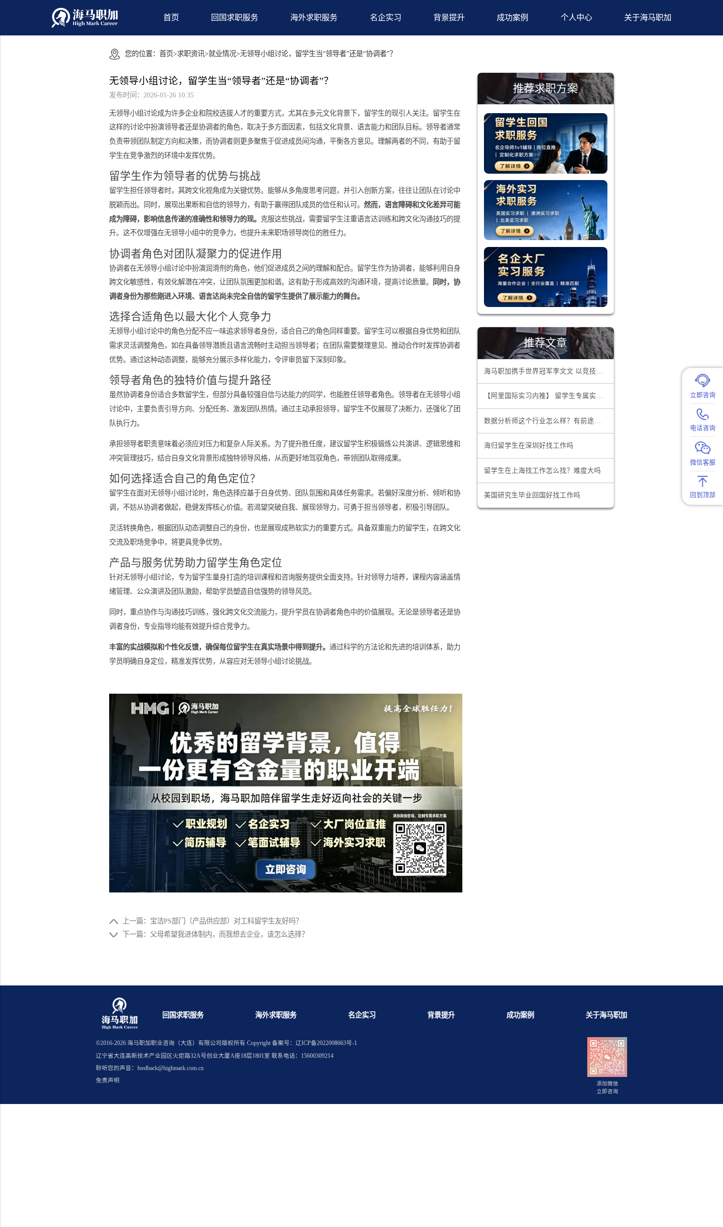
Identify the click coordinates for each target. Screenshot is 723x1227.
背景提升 (449, 17)
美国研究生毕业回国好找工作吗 (532, 495)
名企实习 (385, 17)
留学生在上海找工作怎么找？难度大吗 (542, 470)
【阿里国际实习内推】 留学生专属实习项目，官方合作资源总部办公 (549, 395)
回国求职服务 (234, 17)
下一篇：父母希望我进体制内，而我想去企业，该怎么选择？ (215, 934)
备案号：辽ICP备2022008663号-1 (314, 1043)
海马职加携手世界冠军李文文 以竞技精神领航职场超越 (549, 371)
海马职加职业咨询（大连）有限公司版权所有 (186, 1043)
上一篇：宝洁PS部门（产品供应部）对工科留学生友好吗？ (212, 921)
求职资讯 (191, 54)
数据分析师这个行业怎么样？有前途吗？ (546, 421)
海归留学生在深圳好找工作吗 (528, 445)
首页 (171, 17)
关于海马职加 (606, 1015)
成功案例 (512, 17)
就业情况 (222, 54)
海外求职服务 (313, 17)
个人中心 (576, 17)
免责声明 (108, 1080)
